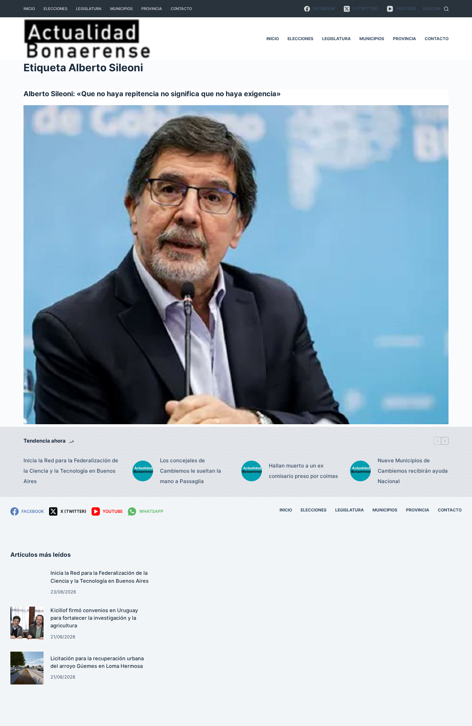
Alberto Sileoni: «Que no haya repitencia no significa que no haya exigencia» (152, 94)
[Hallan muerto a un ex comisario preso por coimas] (251, 471)
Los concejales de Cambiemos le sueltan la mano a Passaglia (190, 470)
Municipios (121, 8)
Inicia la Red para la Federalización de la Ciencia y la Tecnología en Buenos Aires (70, 470)
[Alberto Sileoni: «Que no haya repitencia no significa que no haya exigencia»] (235, 264)
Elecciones (55, 8)
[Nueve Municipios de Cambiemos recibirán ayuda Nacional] (360, 471)
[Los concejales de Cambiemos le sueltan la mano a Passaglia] (142, 471)
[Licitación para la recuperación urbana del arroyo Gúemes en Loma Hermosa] (27, 668)
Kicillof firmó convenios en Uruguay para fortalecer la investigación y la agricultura (94, 618)
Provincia (151, 8)
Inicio (29, 8)
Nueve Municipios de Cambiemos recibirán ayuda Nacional (413, 470)
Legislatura (89, 8)
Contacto (181, 8)
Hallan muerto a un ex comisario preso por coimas (303, 470)
